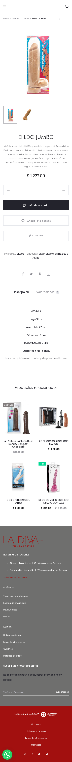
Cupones (8, 648)
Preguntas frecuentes (14, 642)
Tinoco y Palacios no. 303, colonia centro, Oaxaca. (35, 563)
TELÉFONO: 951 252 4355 (15, 577)
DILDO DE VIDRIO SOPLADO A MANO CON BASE (54, 501)
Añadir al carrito (39, 205)
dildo (42, 253)
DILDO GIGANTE (53, 253)
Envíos (6, 616)
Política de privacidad (14, 603)
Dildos (26, 18)
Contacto (36, 744)
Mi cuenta (36, 724)
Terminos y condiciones (15, 596)
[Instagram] (25, 754)
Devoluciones (10, 609)
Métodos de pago (12, 655)
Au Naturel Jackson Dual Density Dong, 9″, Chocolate (18, 443)
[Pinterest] (39, 754)
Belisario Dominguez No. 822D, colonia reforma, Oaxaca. (38, 570)
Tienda (15, 18)
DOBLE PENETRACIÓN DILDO (18, 501)
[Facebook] (32, 754)
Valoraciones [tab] (47, 292)
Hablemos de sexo (12, 635)
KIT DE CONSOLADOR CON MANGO (53, 442)
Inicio (6, 18)
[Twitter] (47, 754)
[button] (8, 190)
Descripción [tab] (21, 292)
